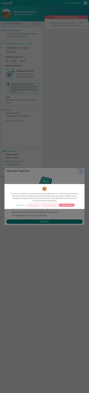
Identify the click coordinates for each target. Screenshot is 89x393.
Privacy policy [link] (21, 205)
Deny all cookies (49, 205)
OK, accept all (67, 205)
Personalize (33, 205)
